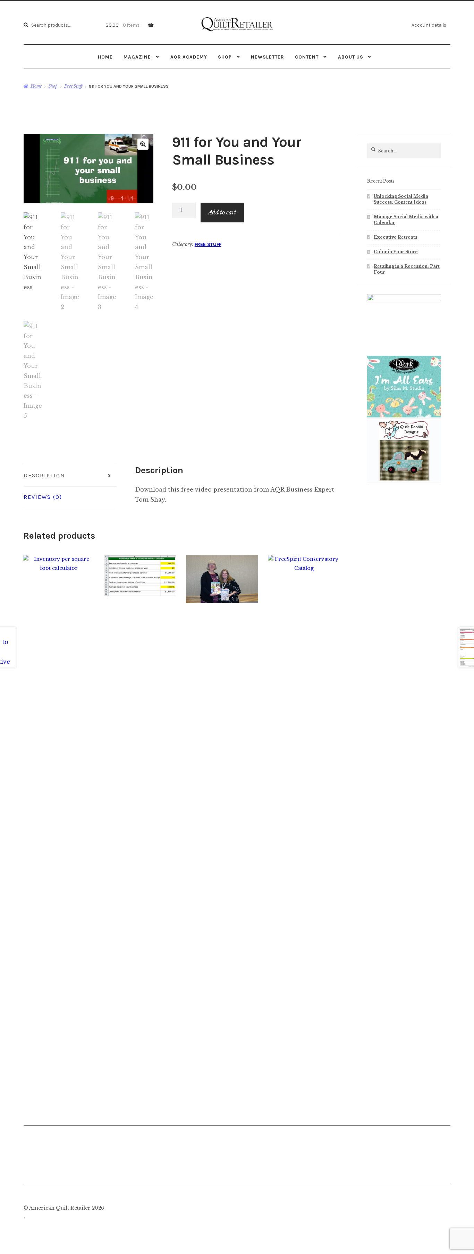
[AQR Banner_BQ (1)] (404, 416)
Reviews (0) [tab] (43, 497)
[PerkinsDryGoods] (404, 299)
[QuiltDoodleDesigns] (404, 480)
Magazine (137, 57)
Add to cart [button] (58, 818)
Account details (429, 25)
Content (307, 57)
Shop (225, 57)
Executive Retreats (395, 237)
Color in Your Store (396, 251)
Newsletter (267, 57)
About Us (350, 57)
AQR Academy (188, 57)
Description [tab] (44, 475)
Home (105, 57)
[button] (143, 144)
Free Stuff (73, 86)
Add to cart (222, 212)
